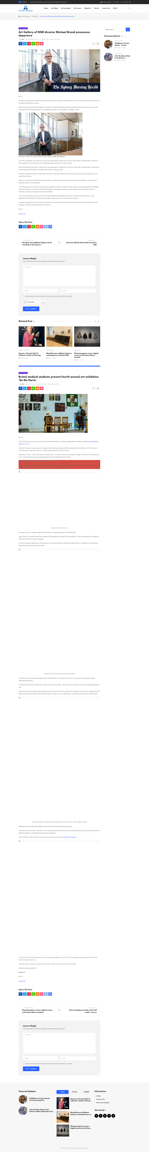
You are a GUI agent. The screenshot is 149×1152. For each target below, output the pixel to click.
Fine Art (96, 8)
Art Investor (77, 8)
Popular (74, 1092)
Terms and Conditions (102, 1102)
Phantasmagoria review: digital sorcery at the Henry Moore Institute (86, 355)
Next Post (91, 240)
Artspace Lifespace (70, 837)
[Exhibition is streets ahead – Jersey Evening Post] (108, 44)
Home (46, 8)
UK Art (115, 8)
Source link (22, 214)
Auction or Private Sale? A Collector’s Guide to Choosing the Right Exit (81, 1101)
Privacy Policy (100, 1099)
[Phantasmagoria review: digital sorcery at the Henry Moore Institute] (63, 1131)
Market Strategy (24, 350)
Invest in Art (106, 8)
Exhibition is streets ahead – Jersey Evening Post (122, 45)
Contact (98, 1096)
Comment (86, 1092)
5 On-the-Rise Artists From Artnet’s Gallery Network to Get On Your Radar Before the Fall (41, 1111)
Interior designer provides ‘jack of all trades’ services (44, 2)
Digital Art (87, 8)
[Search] (129, 8)
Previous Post (28, 240)
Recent (62, 1092)
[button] (59, 134)
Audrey (22, 39)
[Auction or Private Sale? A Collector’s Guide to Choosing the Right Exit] (63, 1103)
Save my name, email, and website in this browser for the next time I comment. (48, 296)
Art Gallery (54, 8)
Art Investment (66, 8)
